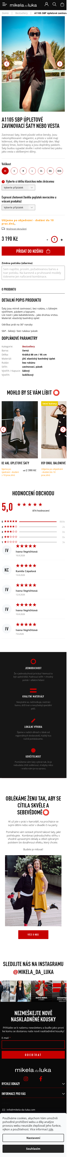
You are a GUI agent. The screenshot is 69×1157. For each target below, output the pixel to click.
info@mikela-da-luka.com (21, 1109)
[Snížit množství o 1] (47, 239)
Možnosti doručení (16, 228)
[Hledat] (54, 4)
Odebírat (33, 1054)
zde (51, 1129)
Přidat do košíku (29, 251)
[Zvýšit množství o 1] (61, 239)
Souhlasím (33, 1149)
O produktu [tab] (9, 289)
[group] (18, 991)
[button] (7, 64)
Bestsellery (28, 346)
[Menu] (4, 4)
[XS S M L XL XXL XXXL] (19, 429)
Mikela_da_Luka (33, 972)
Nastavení (33, 1138)
